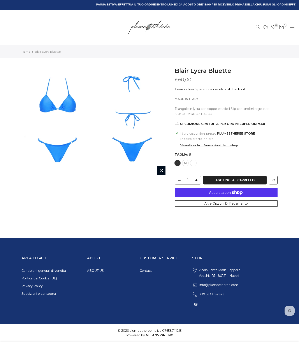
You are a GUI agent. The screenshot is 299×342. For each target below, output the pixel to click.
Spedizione (203, 89)
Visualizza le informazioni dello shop (209, 145)
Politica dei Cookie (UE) (39, 278)
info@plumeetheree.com (218, 285)
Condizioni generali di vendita (43, 271)
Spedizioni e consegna (38, 294)
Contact (146, 271)
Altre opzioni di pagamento (226, 203)
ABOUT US (95, 271)
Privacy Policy (32, 286)
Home (25, 51)
